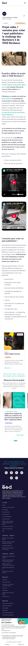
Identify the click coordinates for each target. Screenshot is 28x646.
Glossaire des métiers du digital (8, 593)
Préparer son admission (7, 603)
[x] (16, 472)
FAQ (3, 531)
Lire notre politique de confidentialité (8, 632)
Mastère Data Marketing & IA (8, 568)
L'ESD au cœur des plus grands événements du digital (7, 523)
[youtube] (21, 472)
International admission (7, 612)
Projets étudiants (6, 582)
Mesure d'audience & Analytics (9, 638)
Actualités (4, 579)
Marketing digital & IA (7, 545)
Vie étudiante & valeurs (7, 526)
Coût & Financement (7, 605)
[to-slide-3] (15, 440)
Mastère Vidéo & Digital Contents (7, 572)
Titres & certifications (7, 528)
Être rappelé (5, 608)
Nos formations (5, 514)
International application (7, 615)
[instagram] (6, 472)
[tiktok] (11, 477)
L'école (3, 505)
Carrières (4, 588)
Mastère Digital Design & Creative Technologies (8, 561)
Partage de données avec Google (9, 637)
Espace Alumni (5, 596)
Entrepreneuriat (6, 519)
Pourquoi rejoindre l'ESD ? (8, 507)
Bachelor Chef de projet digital (7, 539)
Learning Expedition (7, 516)
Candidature (5, 610)
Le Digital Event (6, 512)
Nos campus (5, 509)
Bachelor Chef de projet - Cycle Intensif (8, 548)
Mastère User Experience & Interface (8, 557)
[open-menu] (25, 3)
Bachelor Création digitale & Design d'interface (8, 542)
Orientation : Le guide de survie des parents (8, 585)
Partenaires (5, 590)
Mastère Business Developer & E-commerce (8, 564)
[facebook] (11, 472)
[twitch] (16, 477)
